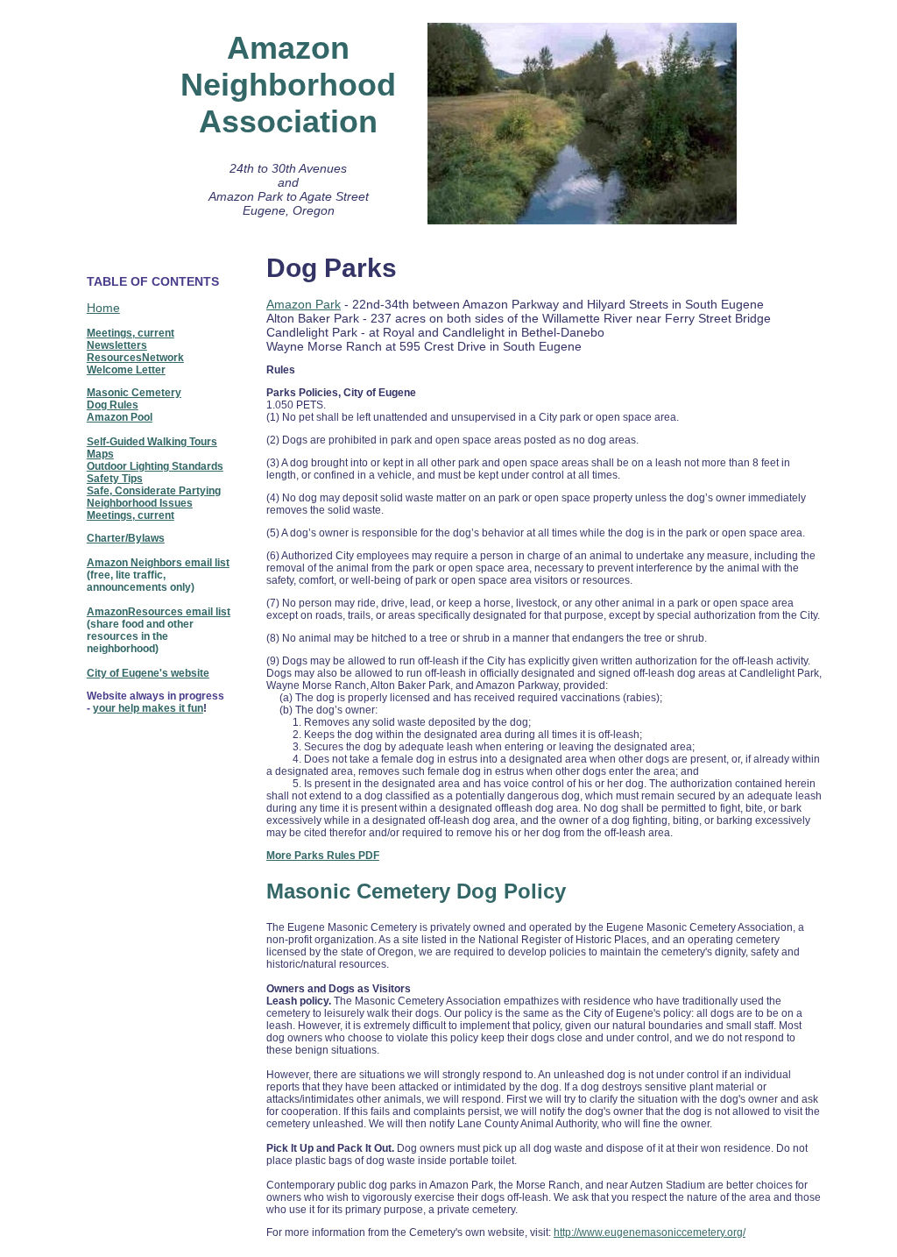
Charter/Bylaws (126, 538)
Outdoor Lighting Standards (155, 466)
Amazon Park (303, 304)
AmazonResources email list (158, 612)
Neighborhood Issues (140, 503)
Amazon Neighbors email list (158, 563)
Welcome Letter (126, 370)
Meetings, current (130, 333)
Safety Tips (115, 478)
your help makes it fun (148, 708)
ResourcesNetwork (135, 358)
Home (103, 308)
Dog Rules (112, 405)
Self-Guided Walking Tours (152, 442)
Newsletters (117, 345)
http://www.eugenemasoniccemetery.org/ (649, 1232)
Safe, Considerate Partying (154, 491)
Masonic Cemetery (134, 393)
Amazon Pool (119, 417)
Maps (100, 454)
